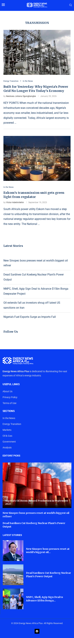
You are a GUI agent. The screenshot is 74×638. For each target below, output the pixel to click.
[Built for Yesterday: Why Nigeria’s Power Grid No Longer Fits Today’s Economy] (37, 52)
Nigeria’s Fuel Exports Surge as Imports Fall (29, 316)
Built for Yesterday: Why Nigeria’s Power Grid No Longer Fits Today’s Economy (35, 89)
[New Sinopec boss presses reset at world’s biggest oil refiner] (13, 550)
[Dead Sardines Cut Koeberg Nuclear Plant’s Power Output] (13, 574)
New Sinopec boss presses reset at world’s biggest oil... (48, 550)
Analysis (7, 447)
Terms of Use (9, 403)
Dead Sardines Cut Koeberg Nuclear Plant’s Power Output (48, 574)
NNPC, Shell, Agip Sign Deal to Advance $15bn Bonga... (44, 599)
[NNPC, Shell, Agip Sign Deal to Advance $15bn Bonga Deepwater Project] (13, 599)
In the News (9, 418)
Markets (7, 430)
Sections (9, 411)
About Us (7, 391)
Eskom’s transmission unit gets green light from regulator (33, 195)
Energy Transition (12, 424)
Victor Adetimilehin (15, 202)
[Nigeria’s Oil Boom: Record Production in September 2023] (37, 485)
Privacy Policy (10, 397)
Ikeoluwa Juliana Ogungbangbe (21, 96)
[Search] (70, 5)
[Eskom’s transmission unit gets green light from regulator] (37, 158)
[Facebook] (37, 631)
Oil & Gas (7, 436)
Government (9, 441)
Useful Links (11, 384)
